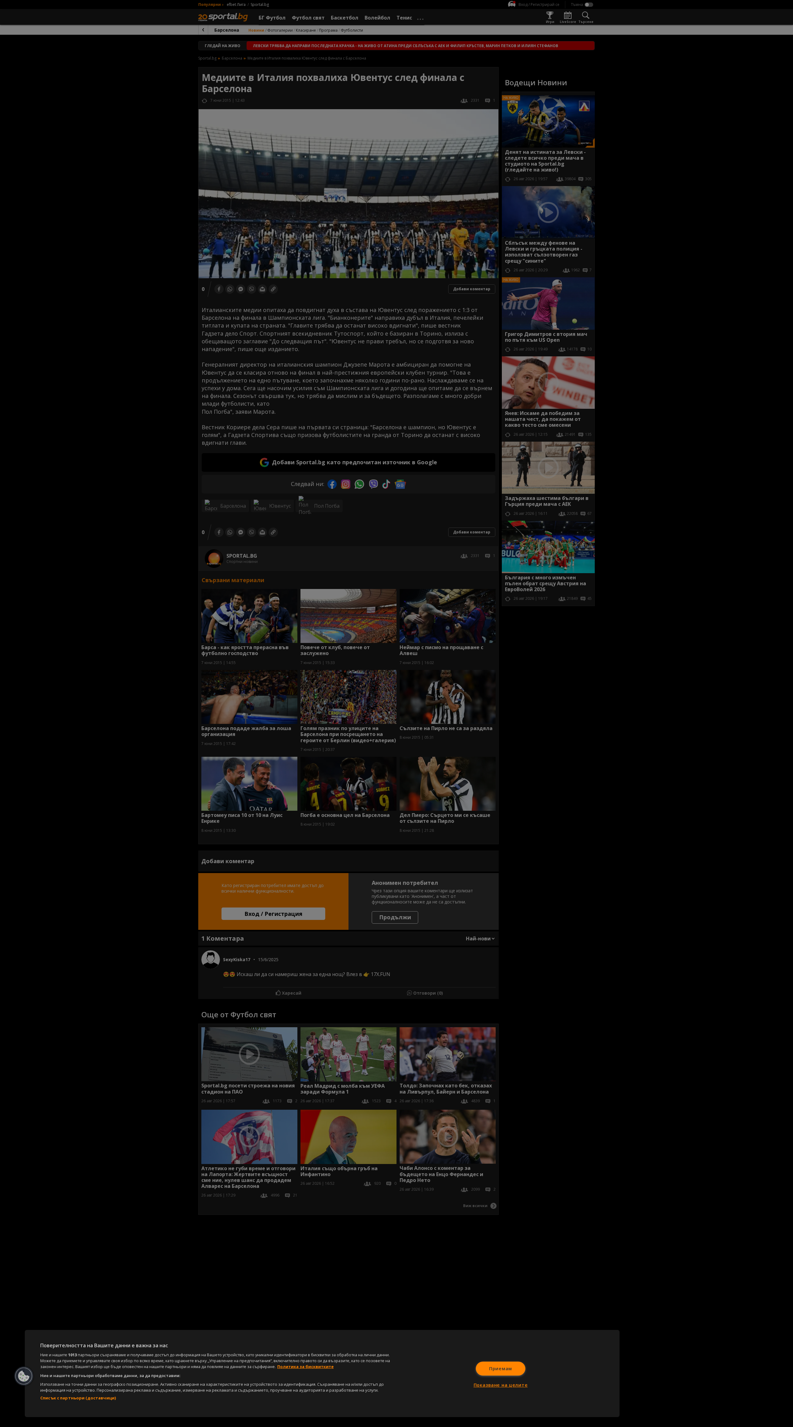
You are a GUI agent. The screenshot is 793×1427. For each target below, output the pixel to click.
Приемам (500, 1368)
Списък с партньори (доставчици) (78, 1398)
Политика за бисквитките (305, 1366)
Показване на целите (501, 1385)
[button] (24, 1376)
